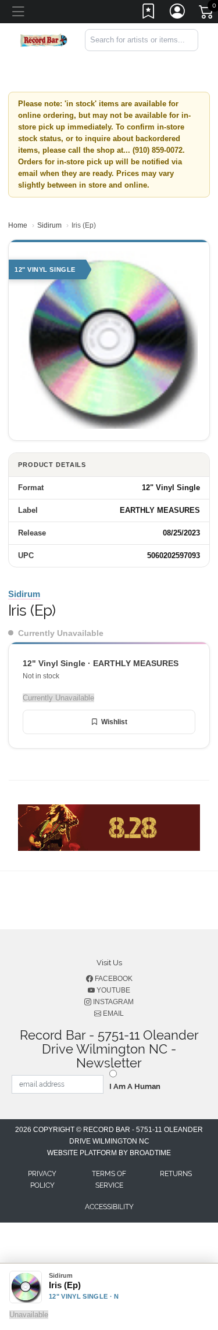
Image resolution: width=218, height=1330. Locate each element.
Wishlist (114, 722)
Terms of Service (109, 1179)
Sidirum (49, 225)
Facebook (113, 979)
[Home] (43, 39)
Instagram (112, 1002)
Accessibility (109, 1207)
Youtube (112, 990)
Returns (176, 1174)
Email (112, 1013)
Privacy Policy (42, 1179)
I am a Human (134, 1086)
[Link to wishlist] (149, 13)
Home (17, 225)
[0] (207, 14)
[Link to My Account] (178, 13)
